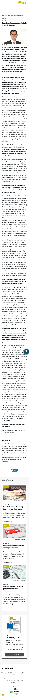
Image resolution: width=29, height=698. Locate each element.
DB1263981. (5, 461)
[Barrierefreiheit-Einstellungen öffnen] (26, 351)
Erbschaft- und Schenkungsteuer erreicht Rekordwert (14, 504)
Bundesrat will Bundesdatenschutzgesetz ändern (14, 544)
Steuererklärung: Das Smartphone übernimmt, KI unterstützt (14, 587)
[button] (3, 695)
